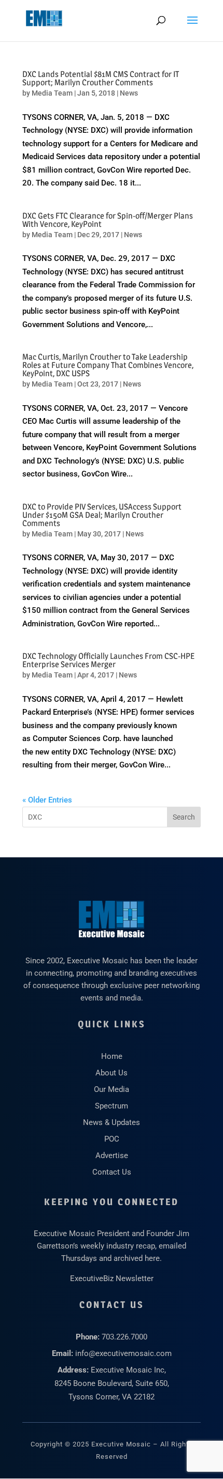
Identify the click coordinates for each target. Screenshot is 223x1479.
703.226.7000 (124, 1337)
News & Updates (111, 1122)
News (129, 93)
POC (111, 1139)
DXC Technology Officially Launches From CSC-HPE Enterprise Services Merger (108, 660)
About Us (111, 1072)
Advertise (111, 1155)
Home (111, 1056)
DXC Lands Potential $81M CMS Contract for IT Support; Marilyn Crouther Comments (100, 78)
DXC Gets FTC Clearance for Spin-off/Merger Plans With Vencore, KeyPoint (107, 220)
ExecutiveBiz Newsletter (112, 1278)
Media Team (52, 93)
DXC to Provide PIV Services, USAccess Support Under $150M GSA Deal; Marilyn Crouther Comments (102, 515)
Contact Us (111, 1172)
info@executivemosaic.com (123, 1353)
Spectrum (111, 1106)
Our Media (111, 1089)
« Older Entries (47, 800)
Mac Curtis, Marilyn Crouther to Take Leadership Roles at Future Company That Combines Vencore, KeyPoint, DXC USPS (107, 365)
